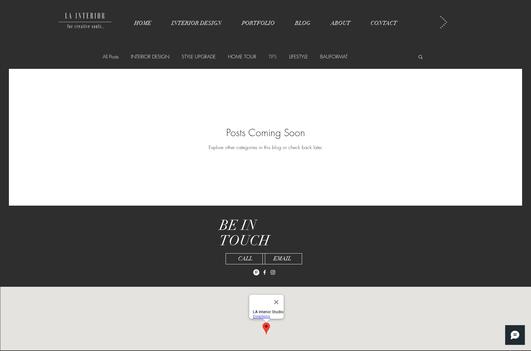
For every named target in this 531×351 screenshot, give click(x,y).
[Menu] (443, 22)
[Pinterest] (256, 272)
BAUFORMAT (334, 56)
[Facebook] (265, 272)
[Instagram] (273, 272)
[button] (420, 57)
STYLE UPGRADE (199, 56)
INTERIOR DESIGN (150, 56)
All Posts (111, 56)
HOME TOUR (242, 56)
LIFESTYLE (298, 56)
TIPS (273, 56)
